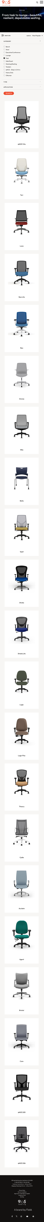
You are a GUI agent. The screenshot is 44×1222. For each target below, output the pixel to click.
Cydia (22, 857)
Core (21, 1061)
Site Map (22, 1197)
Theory (21, 806)
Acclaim (22, 908)
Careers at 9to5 (22, 1195)
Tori (21, 195)
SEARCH (9, 93)
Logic (22, 705)
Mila (21, 450)
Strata (21, 603)
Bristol (21, 1010)
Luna (21, 246)
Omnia (21, 399)
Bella (22, 501)
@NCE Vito (22, 144)
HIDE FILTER (7, 35)
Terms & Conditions (22, 1192)
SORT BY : (29, 35)
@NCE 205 (21, 1112)
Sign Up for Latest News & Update (22, 1193)
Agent (21, 959)
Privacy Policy (22, 1190)
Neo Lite (22, 297)
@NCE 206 (21, 1163)
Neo (21, 348)
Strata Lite (22, 654)
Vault (22, 552)
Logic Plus (21, 756)
